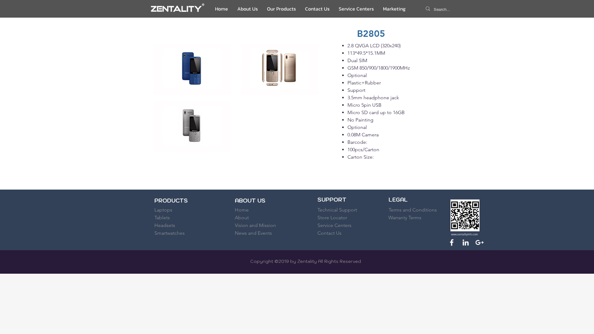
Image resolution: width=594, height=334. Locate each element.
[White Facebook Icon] (451, 242)
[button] (281, 9)
